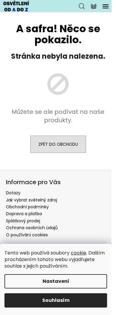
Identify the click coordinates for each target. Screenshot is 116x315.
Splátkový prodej (23, 221)
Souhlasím (56, 300)
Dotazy (13, 193)
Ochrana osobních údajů (32, 228)
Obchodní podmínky (27, 207)
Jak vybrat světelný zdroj (31, 200)
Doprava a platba (24, 214)
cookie (78, 252)
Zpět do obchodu (58, 144)
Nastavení (56, 281)
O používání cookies (27, 235)
